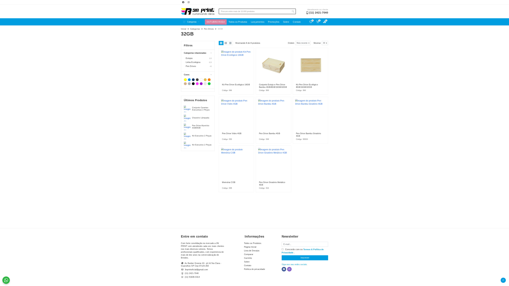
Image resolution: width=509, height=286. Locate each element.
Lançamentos (257, 22)
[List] (230, 43)
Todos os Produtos (238, 22)
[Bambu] (197, 79)
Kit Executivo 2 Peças (202, 136)
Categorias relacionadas (195, 53)
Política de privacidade (254, 269)
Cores (186, 74)
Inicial (183, 29)
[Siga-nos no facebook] (183, 2)
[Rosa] (197, 83)
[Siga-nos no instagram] (188, 2)
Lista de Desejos (252, 250)
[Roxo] (201, 83)
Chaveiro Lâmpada (200, 118)
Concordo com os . (303, 251)
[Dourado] (205, 79)
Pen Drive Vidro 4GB (232, 133)
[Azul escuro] (193, 79)
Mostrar (317, 43)
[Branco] (201, 79)
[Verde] (209, 83)
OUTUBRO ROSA (216, 22)
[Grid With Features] (225, 43)
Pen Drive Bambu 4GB (269, 133)
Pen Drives (209, 29)
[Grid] (221, 43)
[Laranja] (209, 79)
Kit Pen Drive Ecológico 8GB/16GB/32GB (307, 85)
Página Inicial (250, 247)
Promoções (273, 22)
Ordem (291, 43)
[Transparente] (205, 83)
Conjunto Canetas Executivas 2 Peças (201, 108)
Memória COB (228, 182)
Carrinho (248, 258)
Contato (297, 22)
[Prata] (189, 83)
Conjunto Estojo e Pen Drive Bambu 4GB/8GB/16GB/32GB (273, 85)
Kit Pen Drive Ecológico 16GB (236, 84)
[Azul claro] (189, 79)
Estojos (189, 58)
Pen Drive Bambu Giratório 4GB (308, 134)
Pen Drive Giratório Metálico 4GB (272, 183)
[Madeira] (185, 83)
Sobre (286, 22)
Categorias (192, 22)
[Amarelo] (185, 79)
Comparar (248, 254)
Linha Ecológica (193, 62)
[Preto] (193, 83)
